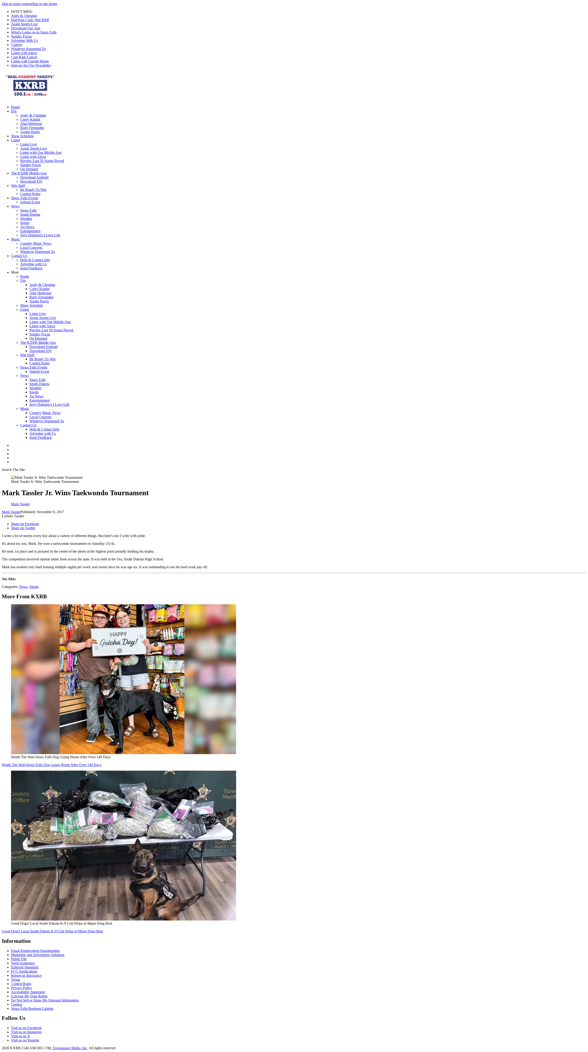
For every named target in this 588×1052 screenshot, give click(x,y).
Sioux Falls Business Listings (32, 1008)
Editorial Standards (25, 967)
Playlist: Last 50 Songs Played (42, 161)
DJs (14, 111)
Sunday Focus (21, 36)
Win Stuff (18, 185)
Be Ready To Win (33, 190)
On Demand (29, 169)
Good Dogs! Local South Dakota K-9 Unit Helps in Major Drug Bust (52, 931)
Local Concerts (31, 247)
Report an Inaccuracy (26, 975)
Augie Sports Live (24, 24)
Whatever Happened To (28, 49)
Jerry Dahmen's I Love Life (40, 235)
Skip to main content (17, 4)
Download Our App (25, 28)
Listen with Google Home (30, 61)
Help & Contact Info (35, 260)
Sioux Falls (28, 210)
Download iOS (31, 181)
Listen (15, 140)
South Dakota (30, 214)
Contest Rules (30, 194)
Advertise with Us (33, 264)
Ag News (27, 227)
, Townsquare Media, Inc (69, 1048)
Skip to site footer (44, 4)
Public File (19, 959)
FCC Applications (24, 971)
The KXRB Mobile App (29, 173)
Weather (26, 219)
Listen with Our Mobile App (41, 152)
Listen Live (28, 144)
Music (15, 239)
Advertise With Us (24, 40)
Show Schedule (22, 136)
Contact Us (19, 256)
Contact (16, 1004)
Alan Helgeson (31, 124)
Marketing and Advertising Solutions (37, 955)
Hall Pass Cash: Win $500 (30, 20)
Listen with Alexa (24, 53)
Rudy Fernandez (32, 128)
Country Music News (35, 243)
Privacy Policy (21, 988)
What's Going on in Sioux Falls (34, 32)
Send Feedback (31, 268)
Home (15, 107)
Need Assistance (23, 963)
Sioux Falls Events (24, 198)
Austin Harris (30, 132)
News (15, 206)
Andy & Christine (24, 16)
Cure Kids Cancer (24, 57)
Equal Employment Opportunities (35, 951)
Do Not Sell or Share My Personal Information (45, 1000)
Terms (15, 980)
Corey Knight (30, 119)
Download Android (34, 177)
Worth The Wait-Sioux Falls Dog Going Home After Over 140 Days (51, 765)
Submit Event (30, 202)
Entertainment (30, 231)
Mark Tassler (11, 512)
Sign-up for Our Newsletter (31, 65)
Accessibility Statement (28, 992)
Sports (24, 223)
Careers (16, 45)
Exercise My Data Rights (29, 996)
